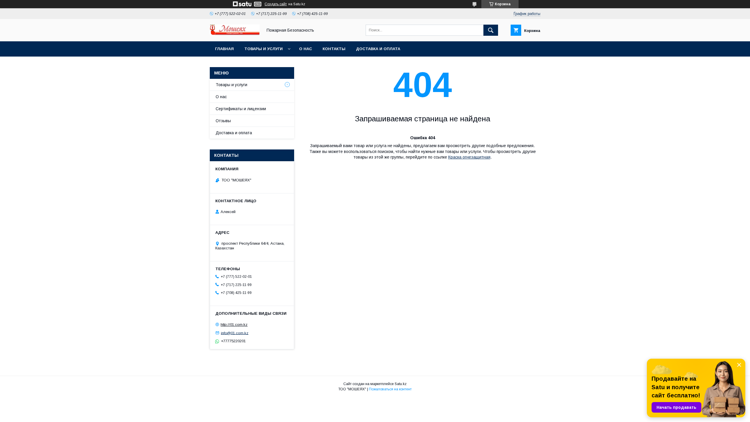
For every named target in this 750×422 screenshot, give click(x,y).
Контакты (334, 49)
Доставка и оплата (378, 49)
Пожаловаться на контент (390, 389)
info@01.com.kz (234, 333)
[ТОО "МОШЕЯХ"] (235, 33)
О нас (305, 49)
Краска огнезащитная (469, 157)
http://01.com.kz (234, 324)
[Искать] (490, 30)
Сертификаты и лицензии (241, 108)
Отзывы (223, 120)
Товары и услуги (263, 49)
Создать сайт (276, 4)
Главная (224, 49)
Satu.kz (401, 384)
